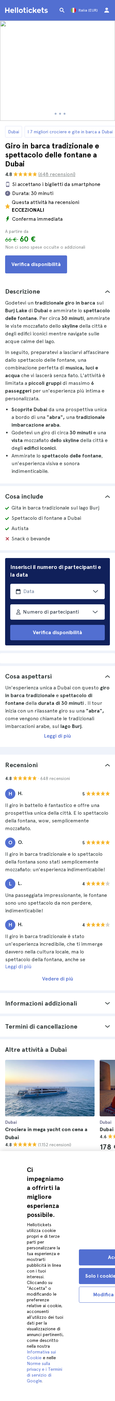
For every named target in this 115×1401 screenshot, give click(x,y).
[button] (57, 291)
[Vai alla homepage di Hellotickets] (27, 10)
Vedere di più (57, 979)
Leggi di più (57, 736)
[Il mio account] (106, 10)
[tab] (57, 291)
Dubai (13, 131)
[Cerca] (62, 10)
